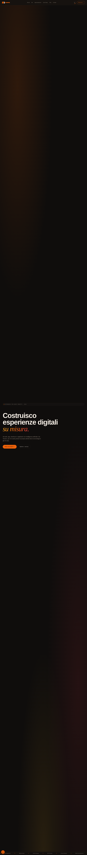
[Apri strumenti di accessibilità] (3, 852)
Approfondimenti (38, 2)
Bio (32, 2)
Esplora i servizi (24, 446)
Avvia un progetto (10, 446)
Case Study (45, 2)
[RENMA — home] (6, 2)
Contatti (54, 2)
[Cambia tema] (74, 2)
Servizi (28, 2)
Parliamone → (81, 2)
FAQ (50, 2)
